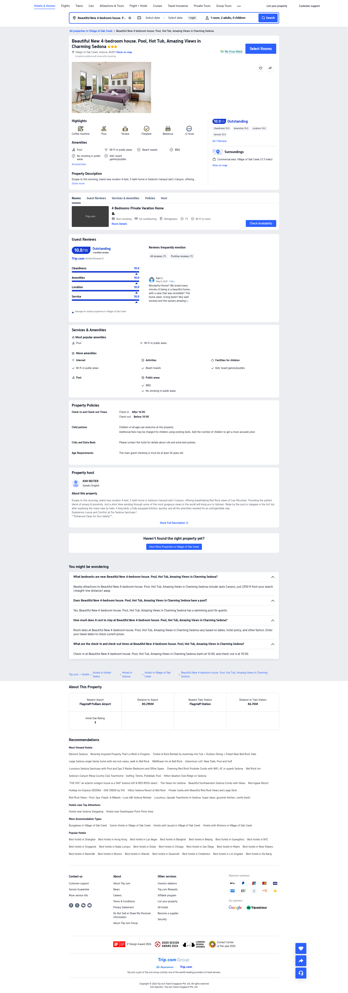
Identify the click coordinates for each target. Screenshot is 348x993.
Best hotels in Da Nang (259, 853)
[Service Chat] (300, 973)
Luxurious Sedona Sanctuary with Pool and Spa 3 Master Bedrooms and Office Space (116, 768)
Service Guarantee (79, 889)
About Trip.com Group (125, 923)
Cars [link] (91, 6)
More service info (78, 895)
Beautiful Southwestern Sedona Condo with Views (216, 783)
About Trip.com (121, 883)
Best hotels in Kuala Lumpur (114, 846)
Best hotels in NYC (257, 839)
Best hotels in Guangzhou (230, 839)
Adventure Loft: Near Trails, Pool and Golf (208, 761)
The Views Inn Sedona (173, 783)
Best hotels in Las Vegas (143, 839)
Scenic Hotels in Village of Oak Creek (130, 825)
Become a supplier (168, 913)
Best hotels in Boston (110, 853)
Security (162, 919)
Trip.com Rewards (167, 889)
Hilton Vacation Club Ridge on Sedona (185, 775)
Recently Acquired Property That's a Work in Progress (120, 754)
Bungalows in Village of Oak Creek (88, 825)
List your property (167, 901)
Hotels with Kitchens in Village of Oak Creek (227, 825)
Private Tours (202, 6)
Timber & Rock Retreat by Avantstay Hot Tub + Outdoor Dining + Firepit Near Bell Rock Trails (204, 754)
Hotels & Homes (44, 6)
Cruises (157, 6)
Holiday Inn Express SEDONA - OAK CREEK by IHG (97, 790)
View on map (219, 165)
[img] (111, 87)
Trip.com (73, 674)
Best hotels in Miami (228, 846)
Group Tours (223, 6)
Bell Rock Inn (253, 768)
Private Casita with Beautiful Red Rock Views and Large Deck (203, 790)
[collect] (300, 948)
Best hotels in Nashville (82, 853)
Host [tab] (164, 198)
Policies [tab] (150, 198)
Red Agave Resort (258, 783)
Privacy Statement (123, 907)
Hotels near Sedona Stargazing (86, 811)
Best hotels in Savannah (165, 853)
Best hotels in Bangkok (173, 839)
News (116, 889)
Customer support (79, 883)
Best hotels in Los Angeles (228, 853)
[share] (300, 960)
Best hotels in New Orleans (258, 846)
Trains (79, 6)
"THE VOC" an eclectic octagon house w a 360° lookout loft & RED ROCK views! (113, 783)
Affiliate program (167, 895)
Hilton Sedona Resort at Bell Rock (147, 790)
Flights (65, 6)
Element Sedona (78, 754)
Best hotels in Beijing (201, 839)
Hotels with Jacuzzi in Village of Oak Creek (177, 825)
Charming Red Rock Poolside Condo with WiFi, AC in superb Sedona (205, 768)
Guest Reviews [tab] (96, 198)
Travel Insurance (178, 6)
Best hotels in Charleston (196, 853)
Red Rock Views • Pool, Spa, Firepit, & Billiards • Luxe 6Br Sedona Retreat (110, 797)
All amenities (79, 164)
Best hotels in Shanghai (82, 839)
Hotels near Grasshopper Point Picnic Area (129, 811)
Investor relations (167, 883)
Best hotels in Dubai (144, 846)
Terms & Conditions (124, 901)
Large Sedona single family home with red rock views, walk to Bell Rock (109, 761)
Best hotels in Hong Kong (112, 839)
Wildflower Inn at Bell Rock (167, 761)
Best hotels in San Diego (200, 846)
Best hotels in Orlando (137, 853)
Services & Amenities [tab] (125, 198)
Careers (117, 895)
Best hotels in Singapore (82, 846)
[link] (276, 6)
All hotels (163, 907)
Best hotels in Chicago (171, 846)
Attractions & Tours (112, 6)
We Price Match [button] (234, 51)
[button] (239, 6)
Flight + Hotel (138, 6)
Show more (78, 183)
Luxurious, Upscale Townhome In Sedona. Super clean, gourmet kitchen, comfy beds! (202, 797)
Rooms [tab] (76, 198)
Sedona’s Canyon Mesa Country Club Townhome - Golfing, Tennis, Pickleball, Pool (115, 775)
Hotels (85, 674)
